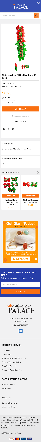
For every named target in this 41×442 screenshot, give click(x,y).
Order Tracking (7, 354)
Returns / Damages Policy (11, 362)
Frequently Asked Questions (12, 370)
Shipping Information (9, 366)
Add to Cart (10, 196)
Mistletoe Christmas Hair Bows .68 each (30, 201)
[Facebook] (4, 129)
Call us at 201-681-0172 (20, 325)
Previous (35, 172)
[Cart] (38, 3)
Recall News (6, 388)
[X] (9, 129)
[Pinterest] (13, 129)
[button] (20, 242)
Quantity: (6, 98)
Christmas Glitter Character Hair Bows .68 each (10, 202)
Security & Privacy (8, 384)
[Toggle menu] (6, 6)
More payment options (20, 116)
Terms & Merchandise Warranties (14, 358)
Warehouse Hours (8, 407)
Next (37, 172)
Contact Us (6, 350)
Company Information (10, 403)
